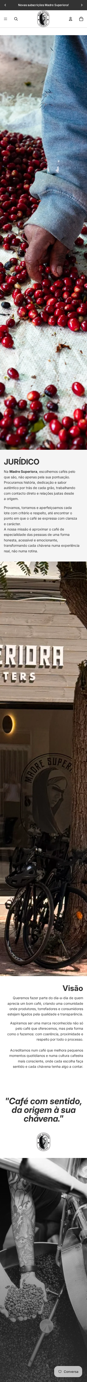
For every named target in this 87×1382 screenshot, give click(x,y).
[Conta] (70, 19)
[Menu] (5, 18)
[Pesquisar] (16, 19)
